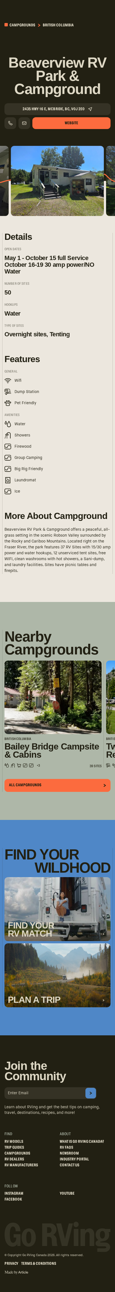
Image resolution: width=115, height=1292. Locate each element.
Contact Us (69, 1165)
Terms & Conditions (38, 1264)
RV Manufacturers (21, 1165)
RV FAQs (66, 1148)
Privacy (11, 1264)
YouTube (67, 1194)
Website (71, 123)
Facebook (13, 1199)
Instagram (13, 1194)
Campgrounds (22, 25)
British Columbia (58, 25)
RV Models (13, 1142)
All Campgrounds (25, 785)
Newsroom (69, 1153)
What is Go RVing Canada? (82, 1142)
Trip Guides (14, 1148)
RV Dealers (14, 1159)
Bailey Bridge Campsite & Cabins (51, 750)
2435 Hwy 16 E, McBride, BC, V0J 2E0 (54, 109)
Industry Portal (74, 1159)
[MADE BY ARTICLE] (16, 1272)
